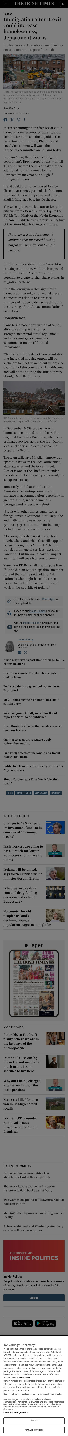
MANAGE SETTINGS (34, 1430)
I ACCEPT (34, 1421)
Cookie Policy (23, 1377)
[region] (34, 1385)
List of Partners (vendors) (16, 1412)
